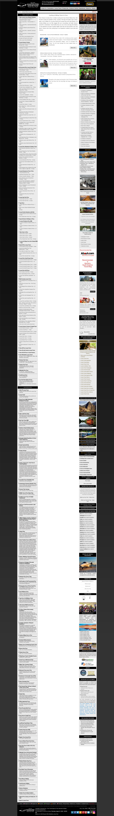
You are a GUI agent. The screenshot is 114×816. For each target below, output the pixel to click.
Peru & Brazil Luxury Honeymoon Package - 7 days (26, 178)
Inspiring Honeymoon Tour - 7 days (26, 174)
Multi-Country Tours (85, 631)
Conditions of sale (34, 806)
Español (41, 803)
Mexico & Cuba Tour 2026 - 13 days (26, 307)
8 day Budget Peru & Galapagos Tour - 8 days (27, 281)
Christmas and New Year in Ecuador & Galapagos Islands (87, 109)
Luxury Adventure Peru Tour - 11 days (27, 159)
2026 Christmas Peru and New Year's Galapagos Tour (87, 119)
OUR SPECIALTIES (28, 387)
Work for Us (72, 803)
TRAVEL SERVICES (87, 594)
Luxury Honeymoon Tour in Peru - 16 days (27, 191)
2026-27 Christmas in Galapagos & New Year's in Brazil (88, 97)
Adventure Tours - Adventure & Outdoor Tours (87, 164)
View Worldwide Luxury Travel (28, 356)
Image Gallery (70, 806)
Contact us (27, 806)
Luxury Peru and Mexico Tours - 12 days (27, 301)
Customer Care (85, 803)
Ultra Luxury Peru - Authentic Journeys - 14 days (27, 31)
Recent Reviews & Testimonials (87, 273)
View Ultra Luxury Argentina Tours (26, 36)
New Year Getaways (85, 146)
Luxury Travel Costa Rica (86, 380)
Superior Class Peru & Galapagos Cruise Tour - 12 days (26, 112)
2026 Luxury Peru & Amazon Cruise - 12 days (27, 109)
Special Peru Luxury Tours (25, 245)
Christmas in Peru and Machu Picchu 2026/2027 (87, 101)
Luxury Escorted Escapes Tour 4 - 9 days (28, 266)
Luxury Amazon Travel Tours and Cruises (26, 64)
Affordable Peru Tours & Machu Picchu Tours (87, 171)
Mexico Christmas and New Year (88, 122)
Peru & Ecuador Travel (85, 640)
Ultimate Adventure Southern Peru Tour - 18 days (27, 132)
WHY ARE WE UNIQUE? (87, 66)
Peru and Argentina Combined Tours (87, 160)
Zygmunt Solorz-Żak (87, 692)
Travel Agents (77, 806)
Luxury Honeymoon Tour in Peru (26, 171)
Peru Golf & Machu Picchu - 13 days (27, 273)
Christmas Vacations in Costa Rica (87, 106)
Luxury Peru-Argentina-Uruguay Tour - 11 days (27, 290)
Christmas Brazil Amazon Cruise (88, 103)
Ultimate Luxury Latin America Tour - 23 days (27, 141)
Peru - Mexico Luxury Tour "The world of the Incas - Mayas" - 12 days (27, 303)
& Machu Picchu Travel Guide (88, 453)
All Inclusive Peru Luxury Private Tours (27, 67)
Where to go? (88, 583)
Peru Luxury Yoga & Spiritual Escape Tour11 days (27, 208)
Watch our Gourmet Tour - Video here (87, 501)
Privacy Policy (66, 803)
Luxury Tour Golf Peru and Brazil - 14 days (27, 276)
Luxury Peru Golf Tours (24, 270)
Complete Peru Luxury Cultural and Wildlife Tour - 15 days (26, 123)
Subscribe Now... (91, 333)
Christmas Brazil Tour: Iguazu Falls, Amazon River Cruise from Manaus (88, 129)
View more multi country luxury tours (27, 324)
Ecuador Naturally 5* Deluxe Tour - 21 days (27, 345)
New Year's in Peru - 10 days (26, 237)
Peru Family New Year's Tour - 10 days (27, 216)
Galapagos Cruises (85, 236)
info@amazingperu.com (49, 4)
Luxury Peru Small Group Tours (26, 258)
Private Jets (65, 8)
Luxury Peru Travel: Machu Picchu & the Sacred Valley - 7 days (27, 74)
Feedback (78, 803)
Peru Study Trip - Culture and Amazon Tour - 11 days (27, 107)
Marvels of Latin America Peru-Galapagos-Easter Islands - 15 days (26, 310)
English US (27, 803)
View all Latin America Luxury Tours (27, 350)
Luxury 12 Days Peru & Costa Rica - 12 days (27, 342)
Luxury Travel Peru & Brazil (86, 386)
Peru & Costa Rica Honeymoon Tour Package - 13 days (27, 188)
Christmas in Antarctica (86, 138)
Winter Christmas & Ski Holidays (88, 142)
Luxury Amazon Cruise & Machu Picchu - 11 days (28, 50)
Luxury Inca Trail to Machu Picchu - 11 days (27, 162)
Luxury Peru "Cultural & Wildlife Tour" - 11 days (27, 102)
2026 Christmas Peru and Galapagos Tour (86, 116)
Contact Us (44, 8)
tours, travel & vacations (86, 513)
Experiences (82, 8)
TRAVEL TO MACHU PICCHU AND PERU (88, 398)
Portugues (48, 803)
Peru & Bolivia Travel (85, 635)
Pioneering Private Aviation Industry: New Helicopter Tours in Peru (88, 727)
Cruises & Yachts (73, 8)
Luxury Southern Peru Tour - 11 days (27, 99)
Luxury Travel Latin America (87, 341)
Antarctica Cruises (85, 246)
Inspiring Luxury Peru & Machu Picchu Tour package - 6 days (27, 69)
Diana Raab (88, 696)
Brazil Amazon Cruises (86, 244)
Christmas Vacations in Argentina (88, 113)
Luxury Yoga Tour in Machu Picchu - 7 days (27, 77)
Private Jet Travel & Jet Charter (25, 38)
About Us (88, 8)
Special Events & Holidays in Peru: (26, 219)
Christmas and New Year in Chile (88, 111)
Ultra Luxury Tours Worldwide (25, 40)
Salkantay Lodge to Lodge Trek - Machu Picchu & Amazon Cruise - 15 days (27, 129)
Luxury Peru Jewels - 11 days (25, 104)
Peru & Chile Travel (85, 633)
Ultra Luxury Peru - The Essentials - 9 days (27, 22)
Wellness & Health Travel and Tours (87, 22)
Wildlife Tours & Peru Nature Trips (88, 162)
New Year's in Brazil (85, 125)
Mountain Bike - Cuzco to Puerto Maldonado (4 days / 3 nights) (54, 34)
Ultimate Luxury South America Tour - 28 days (27, 144)
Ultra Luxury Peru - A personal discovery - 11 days (27, 25)
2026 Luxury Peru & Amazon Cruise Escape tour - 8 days (26, 44)
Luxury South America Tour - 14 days (27, 120)
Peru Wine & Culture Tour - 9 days (26, 251)
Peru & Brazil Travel (85, 634)
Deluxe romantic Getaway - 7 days (26, 176)
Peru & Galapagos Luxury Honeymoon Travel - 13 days (27, 185)
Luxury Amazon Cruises (24, 42)
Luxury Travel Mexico (85, 377)
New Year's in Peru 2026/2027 (87, 123)
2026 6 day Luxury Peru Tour (25, 71)
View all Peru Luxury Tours (25, 348)
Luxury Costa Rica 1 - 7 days (25, 329)
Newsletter (87, 332)
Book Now (88, 63)
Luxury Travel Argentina (86, 360)
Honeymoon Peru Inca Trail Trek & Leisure (26, 194)
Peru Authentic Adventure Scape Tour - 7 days (27, 149)
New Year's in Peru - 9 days (26, 235)
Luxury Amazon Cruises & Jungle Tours (28, 326)
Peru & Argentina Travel (86, 637)
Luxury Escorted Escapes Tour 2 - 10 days (27, 262)
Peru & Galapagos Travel (86, 638)
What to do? (87, 586)
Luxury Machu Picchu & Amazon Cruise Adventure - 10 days (27, 47)
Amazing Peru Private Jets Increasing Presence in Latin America (87, 732)
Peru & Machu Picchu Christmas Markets (87, 744)
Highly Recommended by (90, 1)
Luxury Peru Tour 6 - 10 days (25, 336)
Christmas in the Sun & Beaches (88, 140)
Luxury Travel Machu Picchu (87, 371)
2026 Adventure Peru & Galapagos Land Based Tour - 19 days (27, 138)
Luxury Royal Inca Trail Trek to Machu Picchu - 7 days (27, 152)
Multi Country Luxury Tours (25, 279)
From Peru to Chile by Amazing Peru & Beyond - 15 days (27, 313)
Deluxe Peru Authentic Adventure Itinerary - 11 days (26, 157)
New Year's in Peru (24, 232)
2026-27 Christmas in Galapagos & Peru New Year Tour (88, 94)
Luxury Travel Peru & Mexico (87, 392)
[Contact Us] (42, 4)
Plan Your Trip (88, 588)
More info (73, 47)
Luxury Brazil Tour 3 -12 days (25, 339)
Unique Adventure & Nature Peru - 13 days (27, 165)
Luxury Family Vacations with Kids (26, 212)
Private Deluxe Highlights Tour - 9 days (27, 87)
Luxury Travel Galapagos (86, 367)
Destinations (50, 8)
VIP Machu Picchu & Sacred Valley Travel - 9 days (26, 92)
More (94, 326)
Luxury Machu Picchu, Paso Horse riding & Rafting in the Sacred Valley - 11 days (28, 154)
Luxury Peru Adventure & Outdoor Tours (28, 146)
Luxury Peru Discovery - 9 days (25, 85)
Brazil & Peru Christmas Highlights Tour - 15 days (86, 136)
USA (65, 3)
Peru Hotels (87, 480)
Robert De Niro (87, 688)
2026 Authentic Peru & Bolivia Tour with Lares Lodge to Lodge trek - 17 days (27, 168)
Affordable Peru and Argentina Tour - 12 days (27, 293)
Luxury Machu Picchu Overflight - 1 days (27, 246)
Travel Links (57, 806)
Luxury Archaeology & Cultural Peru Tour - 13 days (28, 118)
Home (19, 11)
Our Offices (40, 806)
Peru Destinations (87, 439)
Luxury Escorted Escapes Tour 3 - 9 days (28, 264)
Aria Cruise (83, 242)
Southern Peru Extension (88, 508)
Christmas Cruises (85, 144)
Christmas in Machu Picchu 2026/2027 (87, 87)
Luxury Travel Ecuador (85, 369)
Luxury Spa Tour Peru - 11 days (26, 200)
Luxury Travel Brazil (85, 362)
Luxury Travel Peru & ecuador (87, 388)
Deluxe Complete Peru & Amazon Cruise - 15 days (28, 61)
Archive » (82, 328)
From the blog (88, 736)
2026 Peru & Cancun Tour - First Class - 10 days (27, 284)
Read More (92, 291)
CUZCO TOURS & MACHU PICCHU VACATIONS (88, 337)
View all (91, 101)
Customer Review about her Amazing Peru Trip (87, 741)
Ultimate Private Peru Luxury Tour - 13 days (27, 115)
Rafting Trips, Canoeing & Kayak (88, 169)
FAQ (88, 591)
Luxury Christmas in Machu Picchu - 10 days (28, 226)
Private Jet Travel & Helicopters (87, 555)
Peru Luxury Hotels (88, 483)
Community (92, 806)
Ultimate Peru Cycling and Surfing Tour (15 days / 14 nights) (53, 72)
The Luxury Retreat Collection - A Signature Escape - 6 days (26, 19)
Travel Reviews (83, 806)
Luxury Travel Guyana (85, 379)
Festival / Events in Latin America (88, 477)
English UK (34, 803)
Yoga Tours (21, 203)
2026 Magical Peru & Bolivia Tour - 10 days (27, 287)
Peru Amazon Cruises (85, 238)
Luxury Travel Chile (85, 364)
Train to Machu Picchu (88, 429)
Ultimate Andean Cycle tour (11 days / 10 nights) (51, 53)
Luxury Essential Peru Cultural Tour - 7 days (27, 83)
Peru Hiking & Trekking (86, 167)
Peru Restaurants (87, 441)
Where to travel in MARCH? (88, 581)
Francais (60, 803)
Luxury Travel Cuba (85, 393)
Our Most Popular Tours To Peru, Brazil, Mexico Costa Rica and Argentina (88, 204)
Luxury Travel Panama (85, 384)
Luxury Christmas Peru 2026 (26, 221)
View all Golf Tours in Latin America (27, 352)
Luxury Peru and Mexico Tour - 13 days (27, 305)
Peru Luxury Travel (27, 14)
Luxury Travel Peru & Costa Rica (87, 390)
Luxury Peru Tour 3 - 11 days (25, 338)
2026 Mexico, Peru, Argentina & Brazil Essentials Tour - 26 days (27, 322)
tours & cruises (85, 515)
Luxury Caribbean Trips (86, 366)
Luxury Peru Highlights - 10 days (26, 94)
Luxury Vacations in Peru (87, 214)
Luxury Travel (58, 8)
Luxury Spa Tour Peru (24, 197)
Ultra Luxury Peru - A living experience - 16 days (27, 34)
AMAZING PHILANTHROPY (88, 613)
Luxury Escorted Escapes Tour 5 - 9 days (28, 268)
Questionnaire (47, 806)
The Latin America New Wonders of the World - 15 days (27, 316)
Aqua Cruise (83, 240)
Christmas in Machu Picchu (86, 738)
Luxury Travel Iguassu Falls (86, 375)
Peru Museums (87, 444)
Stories (93, 8)
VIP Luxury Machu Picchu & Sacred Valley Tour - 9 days (26, 89)
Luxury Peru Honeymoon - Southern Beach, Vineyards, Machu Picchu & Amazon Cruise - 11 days (27, 54)
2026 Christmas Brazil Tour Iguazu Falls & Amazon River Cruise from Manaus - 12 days (28, 58)
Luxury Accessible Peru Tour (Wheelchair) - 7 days (25, 249)
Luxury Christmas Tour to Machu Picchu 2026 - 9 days (27, 334)
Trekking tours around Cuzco (87, 166)
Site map (52, 806)
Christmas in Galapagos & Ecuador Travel (86, 91)
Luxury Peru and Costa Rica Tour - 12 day (27, 299)
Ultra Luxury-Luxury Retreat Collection (27, 17)
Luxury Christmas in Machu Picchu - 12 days (28, 229)
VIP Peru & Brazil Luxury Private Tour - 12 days (27, 28)
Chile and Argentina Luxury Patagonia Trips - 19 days (27, 319)
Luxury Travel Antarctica (86, 382)
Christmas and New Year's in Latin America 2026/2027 (87, 133)
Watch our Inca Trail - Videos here (87, 497)
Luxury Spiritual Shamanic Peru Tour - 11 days (28, 253)
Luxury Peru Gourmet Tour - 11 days (27, 255)
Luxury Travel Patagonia (86, 373)
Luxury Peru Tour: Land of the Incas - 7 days (27, 80)
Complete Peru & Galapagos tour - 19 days (27, 135)
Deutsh (54, 803)
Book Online (91, 803)
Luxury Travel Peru (85, 358)
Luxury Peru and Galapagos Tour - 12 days (27, 296)
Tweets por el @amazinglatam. (85, 427)
